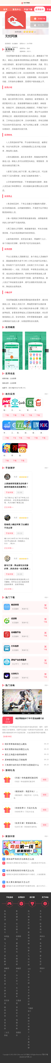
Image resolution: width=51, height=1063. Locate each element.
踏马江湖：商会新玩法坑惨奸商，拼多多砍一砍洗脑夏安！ (16, 567)
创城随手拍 (16, 632)
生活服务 (26, 7)
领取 (44, 780)
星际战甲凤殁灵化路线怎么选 (20, 859)
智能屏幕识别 (29, 410)
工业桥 (13, 433)
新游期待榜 (29, 938)
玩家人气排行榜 (29, 956)
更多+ (47, 394)
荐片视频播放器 (13, 455)
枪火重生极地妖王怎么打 (18, 882)
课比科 (42, 433)
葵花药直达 (21, 455)
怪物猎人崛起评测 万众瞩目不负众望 (16, 526)
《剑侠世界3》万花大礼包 (25, 808)
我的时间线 (19, 433)
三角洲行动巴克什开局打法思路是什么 (22, 765)
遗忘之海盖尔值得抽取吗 (16, 754)
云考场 (13, 410)
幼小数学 (6, 455)
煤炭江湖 (34, 433)
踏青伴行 (27, 433)
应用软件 (19, 7)
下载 (7, 415)
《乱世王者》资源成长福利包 (27, 823)
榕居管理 (15, 605)
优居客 (14, 618)
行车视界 (15, 646)
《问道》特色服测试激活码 (26, 778)
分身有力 (15, 674)
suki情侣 (21, 410)
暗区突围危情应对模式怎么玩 (20, 871)
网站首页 (13, 7)
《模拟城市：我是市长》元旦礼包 (27, 791)
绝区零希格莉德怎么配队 (16, 744)
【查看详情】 (7, 736)
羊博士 (6, 433)
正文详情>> (9, 507)
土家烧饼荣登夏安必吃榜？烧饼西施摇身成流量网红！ (16, 485)
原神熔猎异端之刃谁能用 (16, 760)
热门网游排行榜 (29, 919)
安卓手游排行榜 (29, 995)
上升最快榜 (29, 1042)
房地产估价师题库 (18, 660)
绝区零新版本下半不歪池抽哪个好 (29, 718)
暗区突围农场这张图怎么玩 (17, 749)
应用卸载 (37, 410)
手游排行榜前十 (29, 1023)
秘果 (5, 410)
